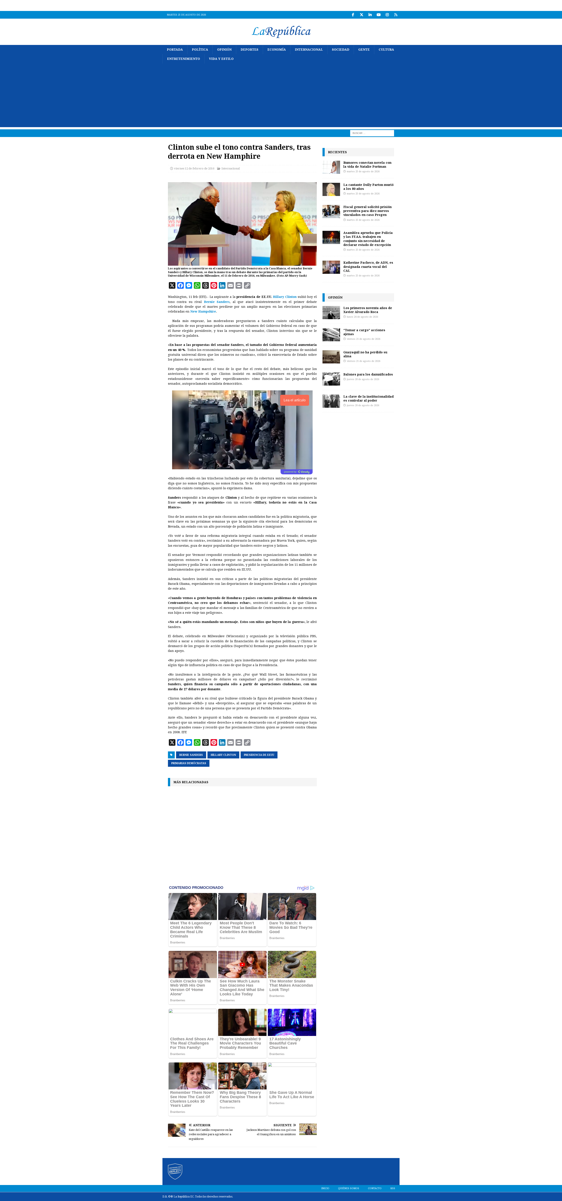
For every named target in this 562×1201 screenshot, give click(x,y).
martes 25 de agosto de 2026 (363, 171)
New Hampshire (203, 311)
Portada (175, 49)
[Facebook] (353, 15)
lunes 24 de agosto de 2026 (362, 316)
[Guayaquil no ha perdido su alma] (331, 356)
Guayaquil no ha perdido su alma (365, 354)
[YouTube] (378, 15)
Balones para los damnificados (368, 374)
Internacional (309, 49)
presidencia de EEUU (259, 754)
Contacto (375, 1188)
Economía (276, 49)
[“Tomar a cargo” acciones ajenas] (331, 334)
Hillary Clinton (285, 297)
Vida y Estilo (221, 58)
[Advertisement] (281, 96)
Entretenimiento (183, 58)
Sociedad (340, 49)
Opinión (224, 49)
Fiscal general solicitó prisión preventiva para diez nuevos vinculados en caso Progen (367, 211)
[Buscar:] (372, 133)
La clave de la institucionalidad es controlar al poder (368, 398)
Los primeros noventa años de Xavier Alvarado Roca (367, 310)
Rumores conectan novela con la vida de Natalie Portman (367, 164)
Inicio (325, 1188)
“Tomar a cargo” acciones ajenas (364, 332)
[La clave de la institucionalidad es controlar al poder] (331, 401)
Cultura (386, 49)
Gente (364, 49)
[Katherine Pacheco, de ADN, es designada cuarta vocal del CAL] (331, 267)
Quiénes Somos (348, 1188)
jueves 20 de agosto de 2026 (363, 379)
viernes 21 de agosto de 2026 (363, 339)
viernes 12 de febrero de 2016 (194, 168)
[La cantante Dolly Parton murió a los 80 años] (331, 189)
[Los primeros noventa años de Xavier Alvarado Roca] (331, 312)
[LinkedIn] (370, 15)
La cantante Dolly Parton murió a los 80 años (368, 187)
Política (200, 49)
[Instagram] (387, 15)
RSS (392, 1188)
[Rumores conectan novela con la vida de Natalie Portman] (331, 167)
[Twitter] (361, 15)
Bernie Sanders (217, 302)
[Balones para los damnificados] (331, 379)
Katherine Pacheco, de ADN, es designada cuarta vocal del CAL (368, 266)
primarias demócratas (188, 763)
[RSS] (396, 15)
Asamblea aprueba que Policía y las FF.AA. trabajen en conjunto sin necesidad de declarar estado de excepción (368, 239)
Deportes (249, 49)
